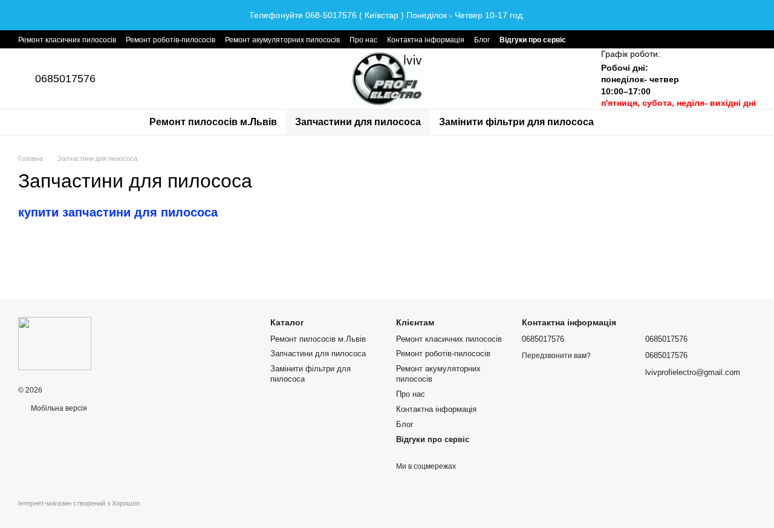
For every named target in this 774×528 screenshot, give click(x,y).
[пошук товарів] (624, 122)
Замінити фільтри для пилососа (516, 122)
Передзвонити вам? (556, 355)
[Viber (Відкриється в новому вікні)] (597, 39)
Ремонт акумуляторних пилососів (282, 40)
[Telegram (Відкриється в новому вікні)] (583, 39)
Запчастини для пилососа (358, 122)
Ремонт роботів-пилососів (170, 40)
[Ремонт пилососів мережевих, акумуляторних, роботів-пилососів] (54, 343)
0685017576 (65, 78)
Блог (482, 40)
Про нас (363, 40)
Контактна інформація (425, 40)
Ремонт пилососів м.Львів (213, 122)
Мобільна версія (58, 408)
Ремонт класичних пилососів (67, 40)
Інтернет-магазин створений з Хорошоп (79, 503)
